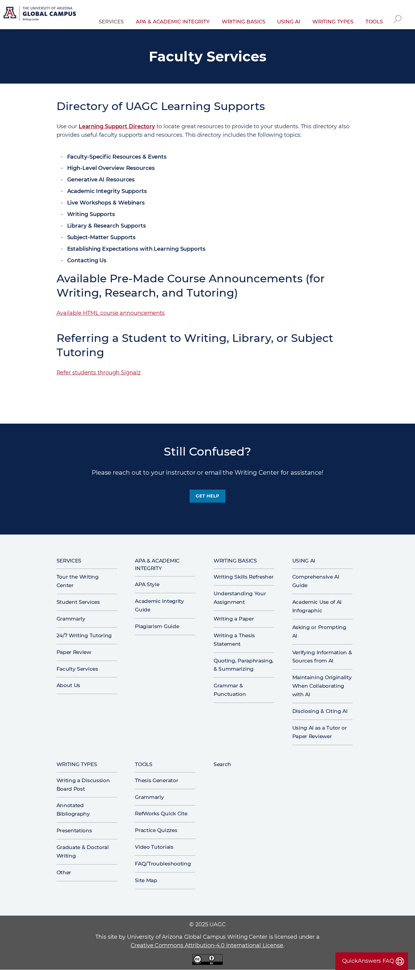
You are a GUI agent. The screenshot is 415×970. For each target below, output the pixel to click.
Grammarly (71, 619)
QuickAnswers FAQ (368, 961)
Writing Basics (243, 22)
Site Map (146, 880)
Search (397, 14)
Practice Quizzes (156, 830)
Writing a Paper (234, 619)
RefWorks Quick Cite (161, 813)
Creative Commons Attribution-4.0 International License (207, 945)
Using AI (288, 22)
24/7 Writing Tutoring (84, 635)
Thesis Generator (156, 780)
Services (111, 22)
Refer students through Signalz (99, 372)
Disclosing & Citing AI (320, 711)
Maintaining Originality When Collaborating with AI (322, 685)
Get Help (207, 496)
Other (64, 872)
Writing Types (332, 22)
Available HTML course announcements (111, 313)
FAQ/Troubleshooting (163, 864)
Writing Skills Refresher (244, 577)
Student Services (78, 602)
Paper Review (74, 652)
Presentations (74, 830)
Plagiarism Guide (157, 626)
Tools (374, 22)
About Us (69, 685)
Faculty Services (77, 669)
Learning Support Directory (117, 126)
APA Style (147, 584)
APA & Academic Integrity (173, 22)
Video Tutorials (154, 847)
